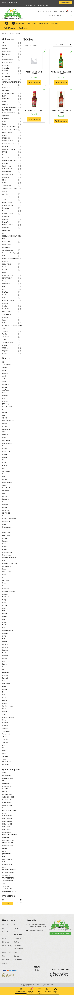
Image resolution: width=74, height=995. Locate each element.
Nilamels (5, 656)
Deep (3, 446)
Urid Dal (4, 345)
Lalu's (4, 569)
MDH (3, 611)
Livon (4, 583)
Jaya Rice (5, 194)
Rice (3, 289)
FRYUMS (5, 152)
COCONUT (5, 73)
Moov (4, 628)
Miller (4, 619)
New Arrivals (6, 230)
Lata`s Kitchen (6, 572)
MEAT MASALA (7, 832)
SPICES (4, 323)
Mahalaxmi (5, 588)
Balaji (4, 393)
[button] (44, 52)
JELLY (4, 199)
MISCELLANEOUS (7, 225)
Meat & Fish (5, 222)
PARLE (4, 670)
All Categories (20, 23)
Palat (3, 661)
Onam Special (6, 244)
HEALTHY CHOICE (7, 169)
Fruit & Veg (5, 146)
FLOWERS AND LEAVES (9, 127)
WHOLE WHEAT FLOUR (9, 891)
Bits (3, 398)
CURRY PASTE (6, 800)
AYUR (4, 45)
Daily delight (6, 440)
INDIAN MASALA (7, 821)
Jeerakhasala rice (7, 197)
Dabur (4, 437)
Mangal (4, 600)
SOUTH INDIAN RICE (8, 872)
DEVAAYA (5, 449)
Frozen (4, 135)
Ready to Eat (6, 281)
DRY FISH (5, 104)
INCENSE (5, 183)
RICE (3, 286)
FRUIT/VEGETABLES (8, 149)
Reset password (7, 952)
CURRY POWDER (7, 802)
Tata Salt (5, 739)
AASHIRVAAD (6, 365)
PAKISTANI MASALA (8, 843)
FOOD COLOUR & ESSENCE (10, 129)
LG (3, 577)
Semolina (5, 303)
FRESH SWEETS (7, 132)
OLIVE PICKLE (6, 837)
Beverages (5, 57)
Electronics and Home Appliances (9, 114)
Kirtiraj (4, 544)
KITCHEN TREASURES (9, 558)
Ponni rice (5, 261)
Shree (4, 720)
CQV (3, 432)
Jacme (4, 530)
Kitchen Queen (6, 555)
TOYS (4, 339)
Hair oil (4, 813)
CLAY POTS (5, 71)
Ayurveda (5, 48)
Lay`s (4, 574)
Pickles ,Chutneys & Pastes (10, 258)
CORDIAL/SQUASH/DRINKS (10, 82)
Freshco (5, 465)
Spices (4, 320)
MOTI (4, 636)
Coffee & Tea (6, 76)
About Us (41, 11)
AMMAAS (5, 373)
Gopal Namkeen (7, 488)
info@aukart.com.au (36, 931)
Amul (4, 376)
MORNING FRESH (7, 630)
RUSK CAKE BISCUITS (8, 300)
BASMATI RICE (6, 775)
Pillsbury (5, 689)
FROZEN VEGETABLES (9, 143)
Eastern (4, 457)
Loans (55, 11)
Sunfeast (5, 725)
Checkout (17, 928)
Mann (4, 602)
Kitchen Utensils (7, 202)
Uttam (4, 748)
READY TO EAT (7, 278)
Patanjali (5, 678)
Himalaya (5, 505)
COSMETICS (6, 87)
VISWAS (5, 756)
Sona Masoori (6, 314)
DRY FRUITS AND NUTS (9, 107)
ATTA (4, 773)
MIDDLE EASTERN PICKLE (10, 835)
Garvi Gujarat (6, 471)
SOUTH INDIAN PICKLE (9, 870)
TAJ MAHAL (6, 731)
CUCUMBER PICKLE (8, 797)
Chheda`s (5, 423)
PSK (3, 695)
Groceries (5, 163)
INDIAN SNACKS (7, 824)
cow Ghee (5, 791)
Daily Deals (32, 23)
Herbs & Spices (6, 171)
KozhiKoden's (6, 566)
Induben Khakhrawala (9, 519)
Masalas (4, 211)
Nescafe (5, 650)
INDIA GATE (6, 513)
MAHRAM (5, 594)
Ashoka (4, 387)
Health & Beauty (7, 166)
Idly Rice (4, 180)
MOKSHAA (5, 622)
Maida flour (5, 208)
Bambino (5, 395)
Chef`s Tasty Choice (8, 421)
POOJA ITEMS (6, 264)
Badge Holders (6, 51)
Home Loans (18, 938)
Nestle (4, 653)
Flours (4, 124)
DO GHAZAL (6, 451)
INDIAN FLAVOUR (7, 818)
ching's (4, 426)
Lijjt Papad (5, 580)
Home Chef (6, 510)
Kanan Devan (6, 533)
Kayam (4, 538)
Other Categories (7, 250)
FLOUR (4, 121)
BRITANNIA (5, 404)
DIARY (4, 96)
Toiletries (5, 331)
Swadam (5, 728)
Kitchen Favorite (7, 552)
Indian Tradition (7, 516)
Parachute (5, 667)
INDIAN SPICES (6, 829)
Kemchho (5, 541)
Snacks (4, 306)
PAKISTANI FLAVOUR (8, 840)
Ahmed (4, 370)
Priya (3, 692)
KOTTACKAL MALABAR (9, 563)
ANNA (4, 382)
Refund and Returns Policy (19, 947)
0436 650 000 (32, 5)
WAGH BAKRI (6, 762)
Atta (3, 43)
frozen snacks (6, 808)
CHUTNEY (5, 789)
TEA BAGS (5, 886)
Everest (4, 463)
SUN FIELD (5, 723)
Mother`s (5, 633)
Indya (4, 524)
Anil (3, 379)
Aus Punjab (5, 390)
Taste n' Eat (6, 734)
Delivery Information (18, 933)
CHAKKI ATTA (6, 786)
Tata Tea (5, 742)
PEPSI (4, 686)
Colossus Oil (6, 429)
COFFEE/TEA (6, 79)
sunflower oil (6, 875)
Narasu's (5, 644)
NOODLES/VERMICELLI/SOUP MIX (11, 237)
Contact (61, 11)
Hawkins (5, 502)
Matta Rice (5, 219)
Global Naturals (7, 482)
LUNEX (4, 586)
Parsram (5, 675)
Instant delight (6, 527)
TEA (3, 328)
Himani (4, 507)
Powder (4, 267)
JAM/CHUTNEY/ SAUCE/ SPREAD (10, 190)
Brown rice (5, 65)
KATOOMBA (6, 535)
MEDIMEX (5, 614)
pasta (4, 851)
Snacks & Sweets (7, 309)
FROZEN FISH (6, 138)
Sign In (4, 956)
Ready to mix (23, 28)
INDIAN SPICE (6, 827)
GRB (3, 493)
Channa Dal (5, 68)
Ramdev (4, 700)
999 (3, 362)
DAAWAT (5, 435)
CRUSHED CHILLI (7, 794)
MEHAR (4, 616)
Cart (3, 928)
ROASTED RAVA (7, 864)
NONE (4, 233)
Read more (35, 82)
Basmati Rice (6, 54)
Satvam (4, 711)
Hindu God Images (7, 174)
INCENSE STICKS (7, 816)
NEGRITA (5, 647)
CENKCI (4, 418)
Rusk (3, 297)
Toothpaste (5, 337)
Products (11, 33)
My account (6, 942)
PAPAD (4, 848)
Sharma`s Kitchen (8, 717)
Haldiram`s (5, 499)
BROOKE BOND (7, 407)
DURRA (4, 454)
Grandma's (5, 491)
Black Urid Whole (7, 62)
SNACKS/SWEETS (7, 311)
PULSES (4, 269)
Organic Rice (6, 247)
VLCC (4, 759)
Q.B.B (4, 697)
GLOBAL (5, 479)
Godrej (4, 485)
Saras (4, 709)
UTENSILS (5, 348)
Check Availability (65, 2)
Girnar (4, 474)
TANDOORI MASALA (8, 881)
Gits (3, 477)
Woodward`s (6, 765)
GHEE (4, 155)
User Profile (18, 960)
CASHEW (5, 781)
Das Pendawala (7, 443)
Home (6, 23)
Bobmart (48, 11)
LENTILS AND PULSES (9, 205)
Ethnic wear (5, 118)
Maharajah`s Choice (8, 591)
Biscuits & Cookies (7, 59)
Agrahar (4, 368)
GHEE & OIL (5, 157)
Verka (4, 753)
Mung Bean (5, 227)
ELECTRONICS (6, 110)
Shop (15, 952)
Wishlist (4, 963)
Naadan (4, 642)
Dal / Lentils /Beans (8, 93)
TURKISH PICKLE (7, 889)
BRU (3, 409)
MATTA (4, 605)
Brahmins (5, 401)
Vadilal (4, 751)
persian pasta (6, 854)
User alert (5, 960)
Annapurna (5, 384)
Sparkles (5, 317)
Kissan (4, 546)
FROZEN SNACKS (7, 141)
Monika (4, 625)
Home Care (5, 177)
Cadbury (5, 412)
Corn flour (5, 85)
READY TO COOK (7, 275)
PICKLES (4, 255)
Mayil (3, 608)
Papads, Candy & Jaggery (10, 253)
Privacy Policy (7, 946)
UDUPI (4, 745)
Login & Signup (43, 5)
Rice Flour (5, 292)
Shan (3, 714)
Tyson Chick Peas (7, 342)
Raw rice (5, 272)
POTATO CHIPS (7, 859)
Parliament (5, 672)
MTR (3, 639)
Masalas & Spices (7, 213)
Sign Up (16, 956)
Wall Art (4, 353)
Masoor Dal (5, 216)
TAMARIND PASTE (8, 878)
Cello (3, 415)
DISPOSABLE (6, 99)
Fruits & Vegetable (10, 28)
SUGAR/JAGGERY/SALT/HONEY (12, 325)
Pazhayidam (6, 684)
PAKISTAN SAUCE (7, 845)
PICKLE (4, 856)
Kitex (3, 560)
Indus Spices (6, 521)
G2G (3, 468)
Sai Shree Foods (7, 706)
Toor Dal (4, 334)
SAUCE (4, 867)
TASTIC (4, 737)
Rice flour (5, 295)
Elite (3, 460)
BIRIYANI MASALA (7, 778)
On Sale (16, 942)
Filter (7, 903)
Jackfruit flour (6, 185)
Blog (15, 924)
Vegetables (5, 351)
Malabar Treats (7, 597)
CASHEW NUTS (7, 783)
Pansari (4, 664)
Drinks (4, 101)
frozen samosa (7, 805)
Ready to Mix (6, 283)
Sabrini (4, 703)
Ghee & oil (54, 23)
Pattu (4, 681)
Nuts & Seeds (43, 23)
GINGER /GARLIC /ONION (9, 160)
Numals (4, 658)
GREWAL (5, 496)
